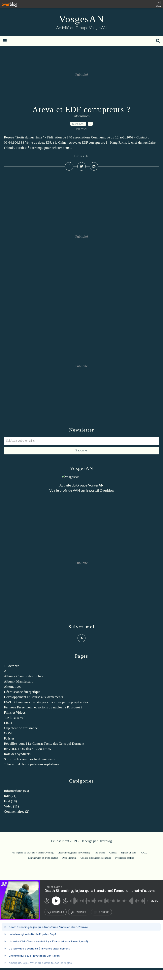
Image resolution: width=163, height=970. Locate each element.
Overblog (105, 841)
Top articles (99, 852)
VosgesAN (81, 19)
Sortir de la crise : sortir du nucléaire (29, 759)
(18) (10, 801)
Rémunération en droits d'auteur (43, 857)
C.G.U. (144, 852)
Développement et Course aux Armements (33, 697)
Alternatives (12, 687)
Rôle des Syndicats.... (19, 754)
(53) (16, 791)
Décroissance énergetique (22, 692)
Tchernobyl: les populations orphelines (31, 764)
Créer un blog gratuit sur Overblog (74, 852)
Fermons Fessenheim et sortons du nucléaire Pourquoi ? (43, 707)
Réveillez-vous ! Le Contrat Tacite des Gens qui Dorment (44, 743)
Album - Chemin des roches (23, 676)
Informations (81, 116)
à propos (104, 912)
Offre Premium (69, 857)
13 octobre (11, 666)
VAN (76, 490)
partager (81, 912)
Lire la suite (81, 156)
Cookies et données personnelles (96, 857)
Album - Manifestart (18, 681)
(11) (11, 806)
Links (8, 723)
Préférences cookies (124, 857)
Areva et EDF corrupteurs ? (81, 109)
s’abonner (58, 912)
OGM (8, 733)
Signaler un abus (129, 852)
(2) (16, 811)
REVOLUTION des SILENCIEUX (27, 749)
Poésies (9, 738)
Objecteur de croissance (21, 728)
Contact (112, 852)
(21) (10, 796)
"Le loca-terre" (14, 718)
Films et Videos (15, 712)
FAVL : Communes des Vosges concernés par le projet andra (46, 702)
